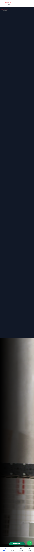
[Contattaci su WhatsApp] (29, 543)
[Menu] (31, 9)
